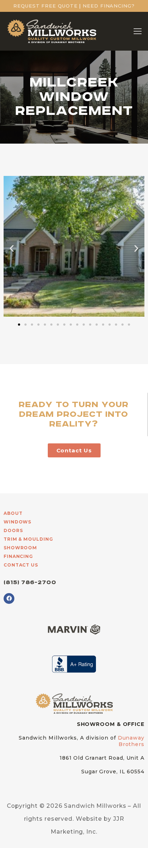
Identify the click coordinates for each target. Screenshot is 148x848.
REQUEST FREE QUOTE (45, 6)
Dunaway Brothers (131, 741)
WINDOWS (17, 522)
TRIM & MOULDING (28, 539)
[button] (11, 248)
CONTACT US (21, 565)
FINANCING (18, 556)
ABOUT (13, 513)
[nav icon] (138, 31)
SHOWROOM (20, 547)
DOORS (13, 530)
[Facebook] (9, 598)
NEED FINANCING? (109, 6)
